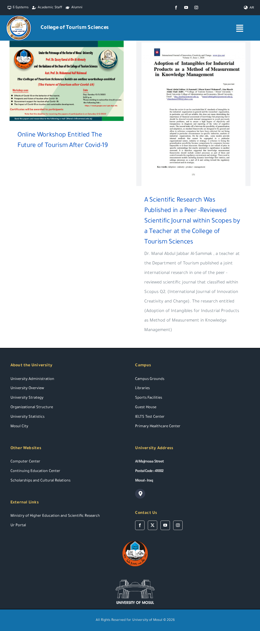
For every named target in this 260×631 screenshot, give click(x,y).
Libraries (142, 389)
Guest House (145, 408)
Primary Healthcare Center (157, 427)
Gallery (76, 81)
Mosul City (19, 427)
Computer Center (25, 462)
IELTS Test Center (150, 417)
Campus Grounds (149, 379)
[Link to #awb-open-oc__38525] (239, 28)
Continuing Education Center (35, 471)
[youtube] (186, 8)
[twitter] (152, 525)
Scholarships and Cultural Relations (40, 481)
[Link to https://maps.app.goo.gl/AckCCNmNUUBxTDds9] (140, 494)
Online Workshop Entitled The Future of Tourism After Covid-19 (57, 81)
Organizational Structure (31, 408)
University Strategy (26, 398)
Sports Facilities (148, 398)
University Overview (27, 389)
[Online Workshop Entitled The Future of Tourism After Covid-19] (67, 81)
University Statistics (27, 417)
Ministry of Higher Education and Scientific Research (55, 516)
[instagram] (196, 8)
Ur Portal (18, 526)
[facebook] (176, 8)
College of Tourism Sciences (75, 28)
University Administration (32, 379)
